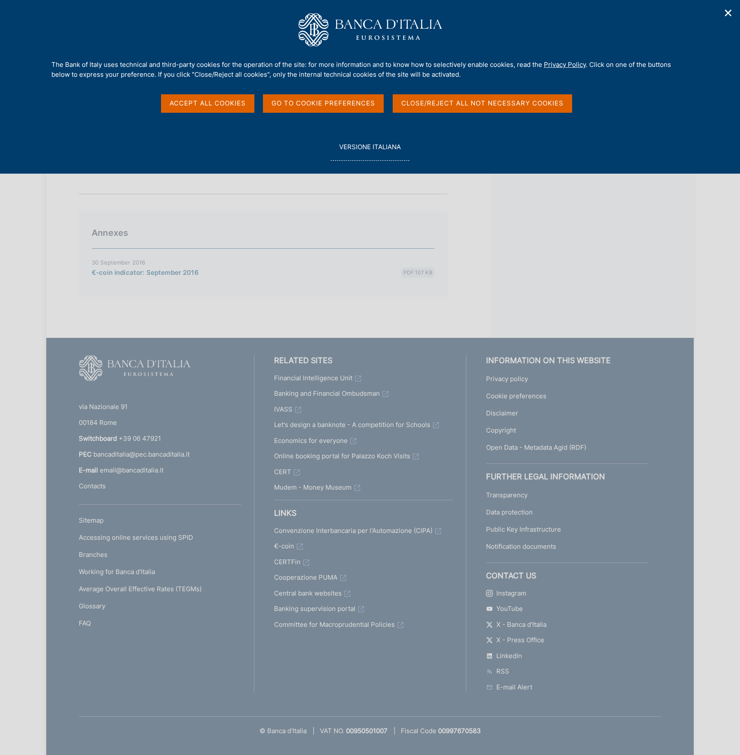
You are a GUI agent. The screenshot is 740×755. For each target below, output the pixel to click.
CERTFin (287, 562)
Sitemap (91, 520)
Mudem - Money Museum (313, 487)
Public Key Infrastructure (523, 529)
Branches (93, 554)
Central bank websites (308, 593)
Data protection (509, 512)
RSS (502, 671)
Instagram (511, 593)
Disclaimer (502, 413)
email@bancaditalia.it (132, 470)
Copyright (501, 430)
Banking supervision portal (314, 609)
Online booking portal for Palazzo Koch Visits (342, 456)
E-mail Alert (514, 687)
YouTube (509, 609)
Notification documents (521, 546)
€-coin (284, 546)
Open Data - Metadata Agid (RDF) (536, 447)
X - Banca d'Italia (521, 624)
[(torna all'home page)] (134, 370)
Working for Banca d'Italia (117, 572)
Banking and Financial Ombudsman (327, 393)
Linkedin (509, 656)
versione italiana (370, 151)
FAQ (85, 623)
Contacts (92, 486)
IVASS (283, 409)
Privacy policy (507, 379)
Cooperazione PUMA (305, 577)
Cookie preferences (516, 396)
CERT (282, 472)
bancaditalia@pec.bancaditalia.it (141, 454)
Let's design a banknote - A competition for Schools (352, 425)
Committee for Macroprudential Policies (334, 624)
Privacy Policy (565, 64)
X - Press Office (520, 640)
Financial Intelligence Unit (313, 378)
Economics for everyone (311, 440)
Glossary (92, 606)
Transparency (507, 495)
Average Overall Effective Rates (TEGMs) (140, 589)
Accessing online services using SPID (136, 537)
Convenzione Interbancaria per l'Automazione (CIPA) (353, 530)
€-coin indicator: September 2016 (145, 272)
